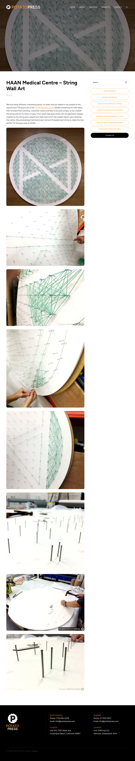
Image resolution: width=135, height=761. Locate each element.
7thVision (34, 751)
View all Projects (109, 91)
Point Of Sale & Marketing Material (110, 123)
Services (93, 7)
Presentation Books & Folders (110, 129)
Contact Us (109, 135)
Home (72, 7)
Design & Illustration (109, 97)
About (82, 7)
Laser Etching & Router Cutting (109, 104)
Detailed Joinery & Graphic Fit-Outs (109, 116)
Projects (105, 7)
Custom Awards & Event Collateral (110, 110)
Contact (118, 7)
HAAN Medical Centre (44, 107)
